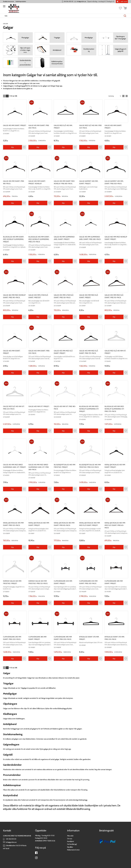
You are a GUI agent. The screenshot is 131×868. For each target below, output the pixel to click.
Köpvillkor (70, 847)
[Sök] (125, 16)
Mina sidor (70, 836)
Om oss (69, 839)
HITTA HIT (6, 849)
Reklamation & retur (73, 850)
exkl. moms (124, 1)
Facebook (36, 852)
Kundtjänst (70, 841)
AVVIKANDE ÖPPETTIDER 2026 (45, 841)
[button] (4, 7)
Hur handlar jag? (72, 844)
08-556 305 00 (68, 1)
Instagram (36, 858)
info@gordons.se (81, 1)
